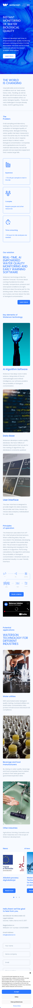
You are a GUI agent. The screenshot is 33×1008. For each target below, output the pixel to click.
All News (27, 848)
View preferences (17, 1002)
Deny (16, 997)
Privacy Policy (17, 1006)
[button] (30, 973)
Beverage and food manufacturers (12, 763)
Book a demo (16, 594)
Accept (16, 992)
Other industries (10, 828)
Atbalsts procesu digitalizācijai (11, 878)
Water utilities (9, 696)
